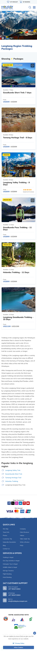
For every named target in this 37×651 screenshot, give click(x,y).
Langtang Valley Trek (12, 470)
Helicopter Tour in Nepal (10, 564)
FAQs (21, 545)
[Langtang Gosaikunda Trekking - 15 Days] (18, 299)
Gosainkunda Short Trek (13, 474)
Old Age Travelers (8, 570)
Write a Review (24, 542)
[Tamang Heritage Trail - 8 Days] (18, 120)
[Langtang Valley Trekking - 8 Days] (18, 164)
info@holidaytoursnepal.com (17, 601)
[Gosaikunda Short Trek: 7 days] (18, 75)
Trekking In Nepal (8, 557)
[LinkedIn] (20, 503)
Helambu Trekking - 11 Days (16, 272)
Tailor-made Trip (25, 539)
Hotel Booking (7, 577)
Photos (5, 535)
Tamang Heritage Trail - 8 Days (17, 137)
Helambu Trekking (11, 481)
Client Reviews (24, 532)
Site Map (5, 529)
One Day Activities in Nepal (11, 561)
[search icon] (29, 7)
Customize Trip (7, 539)
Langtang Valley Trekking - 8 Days (16, 183)
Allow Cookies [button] (18, 647)
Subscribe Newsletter (9, 542)
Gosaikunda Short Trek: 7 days (17, 92)
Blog (4, 545)
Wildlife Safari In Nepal (10, 567)
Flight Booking (7, 574)
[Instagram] (16, 503)
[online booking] (18, 511)
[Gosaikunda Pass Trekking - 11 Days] (18, 209)
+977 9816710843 (14, 595)
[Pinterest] (24, 503)
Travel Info (6, 532)
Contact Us (6, 549)
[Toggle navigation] (33, 7)
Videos (22, 535)
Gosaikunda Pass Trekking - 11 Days (17, 228)
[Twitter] (13, 503)
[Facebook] (9, 503)
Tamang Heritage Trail (13, 478)
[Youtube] (28, 503)
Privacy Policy (19, 643)
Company (23, 529)
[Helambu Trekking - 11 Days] (18, 254)
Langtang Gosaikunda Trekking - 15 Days (18, 318)
